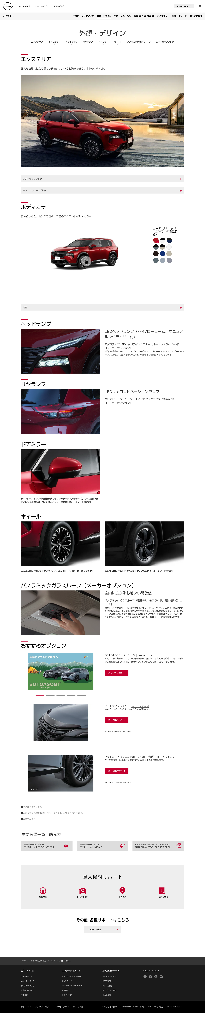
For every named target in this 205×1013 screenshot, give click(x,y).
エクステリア (37, 42)
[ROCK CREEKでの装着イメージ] (27, 672)
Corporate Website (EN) (132, 1007)
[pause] (60, 612)
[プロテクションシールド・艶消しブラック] (94, 672)
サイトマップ (26, 1007)
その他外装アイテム (32, 807)
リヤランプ (88, 42)
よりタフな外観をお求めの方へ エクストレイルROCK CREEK (53, 813)
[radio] (156, 240)
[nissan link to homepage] (8, 6)
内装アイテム (29, 819)
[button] (102, 178)
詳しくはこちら (115, 673)
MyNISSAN (182, 6)
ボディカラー (54, 42)
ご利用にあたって (62, 1007)
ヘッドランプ (72, 42)
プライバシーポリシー (43, 1007)
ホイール (118, 42)
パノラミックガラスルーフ (139, 42)
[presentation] (40, 695)
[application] (87, 260)
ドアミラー (103, 42)
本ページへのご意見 (155, 1007)
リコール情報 (78, 1007)
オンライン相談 (94, 929)
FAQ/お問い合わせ (109, 1007)
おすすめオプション (165, 42)
